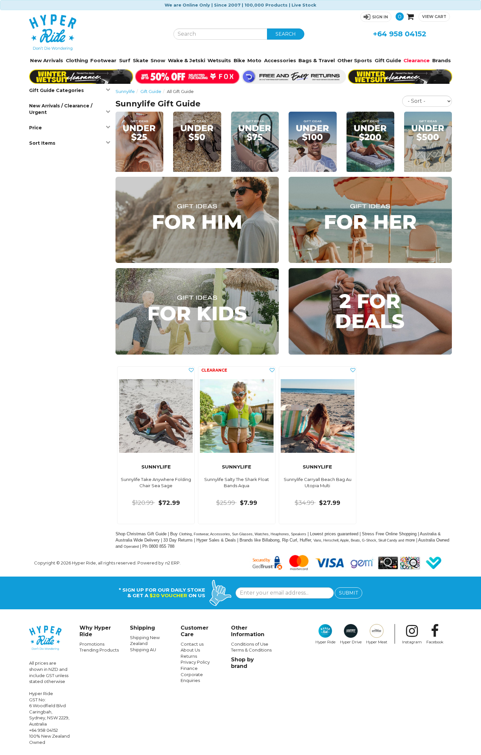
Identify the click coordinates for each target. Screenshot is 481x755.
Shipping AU (143, 649)
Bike (239, 60)
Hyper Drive (351, 642)
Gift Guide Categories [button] (56, 90)
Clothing (77, 60)
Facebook (434, 642)
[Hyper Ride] (96, 32)
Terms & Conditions (251, 650)
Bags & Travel (316, 60)
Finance (189, 668)
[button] (375, 17)
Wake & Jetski (186, 60)
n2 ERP (172, 562)
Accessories (280, 60)
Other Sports (354, 60)
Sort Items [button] (42, 143)
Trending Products (99, 650)
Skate (140, 60)
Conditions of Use (249, 644)
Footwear (103, 60)
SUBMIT (348, 593)
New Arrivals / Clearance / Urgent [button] (60, 109)
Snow (158, 60)
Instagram (412, 642)
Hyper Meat (376, 642)
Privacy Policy (195, 662)
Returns (189, 656)
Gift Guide (388, 60)
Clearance (416, 60)
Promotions (92, 644)
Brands (441, 60)
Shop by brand (242, 662)
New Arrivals (46, 60)
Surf (124, 60)
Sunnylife (125, 91)
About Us (190, 650)
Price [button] (35, 128)
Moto (254, 60)
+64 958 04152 (399, 33)
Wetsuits (219, 60)
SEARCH (286, 34)
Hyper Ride (325, 642)
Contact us (192, 644)
